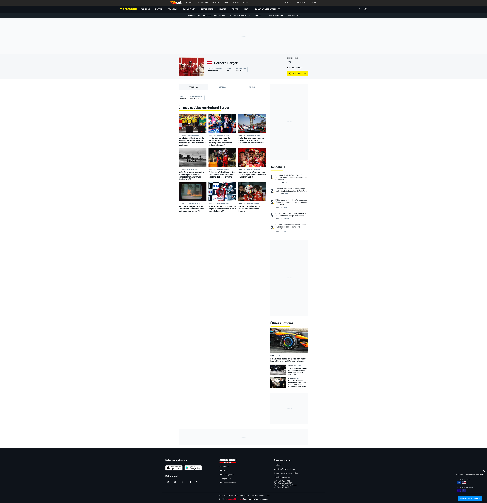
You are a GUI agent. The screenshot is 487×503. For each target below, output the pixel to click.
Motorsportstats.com (228, 482)
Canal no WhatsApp (275, 15)
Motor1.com (224, 470)
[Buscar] (360, 9)
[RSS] (196, 482)
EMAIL (314, 3)
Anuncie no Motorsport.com (284, 469)
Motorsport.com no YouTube (214, 15)
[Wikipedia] (289, 62)
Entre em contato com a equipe (286, 473)
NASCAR (222, 9)
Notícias (223, 87)
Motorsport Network (234, 499)
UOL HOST (205, 3)
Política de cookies (242, 495)
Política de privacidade (260, 495)
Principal (193, 87)
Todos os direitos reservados (255, 499)
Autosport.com (225, 478)
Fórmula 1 (145, 9)
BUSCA (288, 3)
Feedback (277, 465)
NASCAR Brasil (207, 9)
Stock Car (173, 9)
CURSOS (225, 3)
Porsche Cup (189, 9)
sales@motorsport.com (283, 477)
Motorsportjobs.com (227, 474)
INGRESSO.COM (192, 3)
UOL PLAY (235, 3)
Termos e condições (225, 495)
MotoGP (158, 9)
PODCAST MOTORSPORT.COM (240, 15)
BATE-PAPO (301, 3)
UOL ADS (244, 3)
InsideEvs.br (224, 466)
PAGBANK (216, 3)
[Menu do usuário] (365, 9)
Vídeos (252, 87)
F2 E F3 (235, 9)
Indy (246, 9)
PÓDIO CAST (259, 15)
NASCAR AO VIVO (294, 15)
